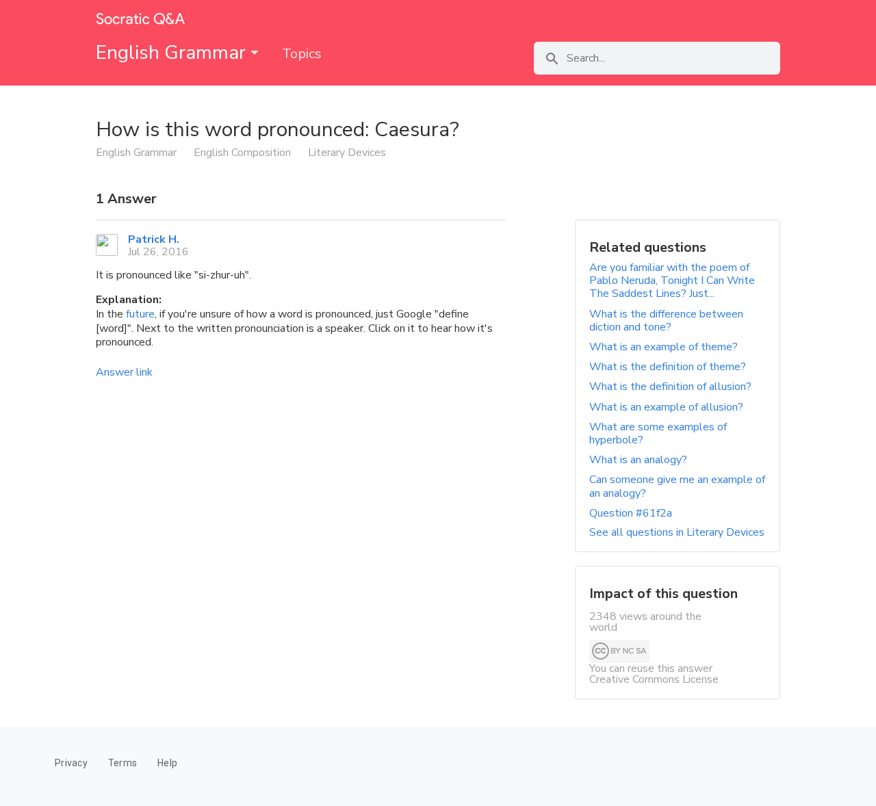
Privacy (71, 762)
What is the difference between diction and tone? (666, 321)
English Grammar (173, 53)
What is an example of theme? (663, 346)
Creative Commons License (654, 679)
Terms (122, 762)
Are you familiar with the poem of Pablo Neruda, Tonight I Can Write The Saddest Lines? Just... (672, 280)
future (140, 314)
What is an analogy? (638, 459)
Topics (302, 53)
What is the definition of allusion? (670, 386)
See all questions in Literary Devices (676, 532)
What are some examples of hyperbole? (658, 433)
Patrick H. (153, 239)
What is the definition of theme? (667, 366)
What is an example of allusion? (666, 407)
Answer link (124, 372)
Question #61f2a (630, 513)
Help (167, 762)
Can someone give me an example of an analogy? (677, 486)
